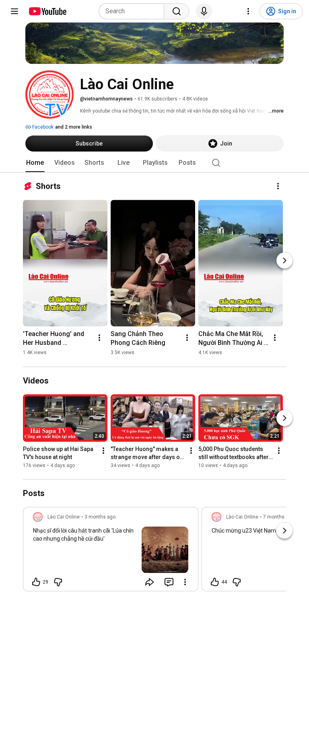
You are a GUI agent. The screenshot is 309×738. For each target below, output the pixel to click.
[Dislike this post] (58, 582)
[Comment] (169, 582)
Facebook (42, 127)
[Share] (150, 582)
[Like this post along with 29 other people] (36, 582)
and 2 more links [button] (73, 127)
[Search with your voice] (204, 11)
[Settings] (248, 11)
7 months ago (278, 517)
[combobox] (133, 11)
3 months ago (99, 517)
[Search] (177, 11)
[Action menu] (185, 582)
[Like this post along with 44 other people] (214, 582)
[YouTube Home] (47, 11)
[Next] (284, 260)
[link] (110, 551)
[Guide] (14, 11)
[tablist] (154, 162)
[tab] (35, 162)
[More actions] (278, 186)
